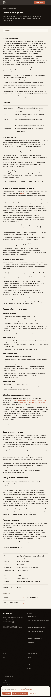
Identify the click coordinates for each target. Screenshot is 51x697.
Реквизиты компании (32, 653)
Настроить (33, 693)
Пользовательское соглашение (34, 638)
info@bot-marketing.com (9, 680)
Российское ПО (30, 661)
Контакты (29, 657)
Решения (5, 650)
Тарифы (22, 193)
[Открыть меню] (47, 2)
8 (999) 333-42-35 (8, 676)
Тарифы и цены (30, 664)
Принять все (7, 693)
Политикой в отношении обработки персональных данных (29, 400)
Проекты (5, 653)
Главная (4, 8)
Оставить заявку (39, 2)
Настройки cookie (31, 642)
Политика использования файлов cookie (36, 627)
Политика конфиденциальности (34, 623)
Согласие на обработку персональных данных (38, 620)
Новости (5, 661)
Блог (4, 657)
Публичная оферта (31, 616)
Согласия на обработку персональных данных (31, 402)
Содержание (7, 30)
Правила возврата (31, 634)
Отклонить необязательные (20, 693)
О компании (30, 650)
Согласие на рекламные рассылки (35, 631)
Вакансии (29, 668)
